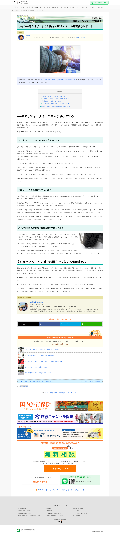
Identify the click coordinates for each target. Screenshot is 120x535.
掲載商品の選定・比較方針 (24, 510)
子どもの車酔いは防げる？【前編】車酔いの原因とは (40, 355)
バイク (66, 7)
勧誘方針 (48, 508)
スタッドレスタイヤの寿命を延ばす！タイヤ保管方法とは (36, 381)
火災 (93, 7)
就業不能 (42, 7)
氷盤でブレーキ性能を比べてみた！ (52, 101)
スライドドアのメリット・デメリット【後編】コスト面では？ (42, 349)
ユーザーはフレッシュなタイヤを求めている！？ (55, 98)
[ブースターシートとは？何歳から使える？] (21, 367)
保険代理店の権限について (24, 513)
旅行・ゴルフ (85, 7)
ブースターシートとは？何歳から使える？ (36, 367)
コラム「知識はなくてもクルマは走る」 (60, 392)
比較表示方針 (49, 510)
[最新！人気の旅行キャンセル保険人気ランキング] (60, 418)
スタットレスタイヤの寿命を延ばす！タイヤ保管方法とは (58, 79)
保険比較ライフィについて (60, 505)
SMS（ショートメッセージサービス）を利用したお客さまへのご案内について (61, 490)
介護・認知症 (34, 7)
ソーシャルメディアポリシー (79, 513)
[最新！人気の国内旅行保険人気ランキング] (60, 406)
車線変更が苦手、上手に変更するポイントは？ (38, 373)
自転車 (72, 7)
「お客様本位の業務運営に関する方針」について (56, 513)
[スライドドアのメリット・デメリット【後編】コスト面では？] (21, 349)
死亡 (18, 7)
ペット (78, 7)
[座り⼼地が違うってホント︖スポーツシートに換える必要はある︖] (21, 361)
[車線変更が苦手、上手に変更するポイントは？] (21, 372)
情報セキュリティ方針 (78, 508)
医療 (22, 7)
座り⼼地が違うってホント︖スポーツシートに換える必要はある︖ (43, 361)
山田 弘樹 (28, 35)
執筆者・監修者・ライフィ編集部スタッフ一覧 (28, 515)
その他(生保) (55, 7)
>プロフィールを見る (80, 37)
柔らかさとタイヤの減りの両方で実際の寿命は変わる (55, 106)
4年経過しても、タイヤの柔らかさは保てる (53, 96)
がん (27, 7)
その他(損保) (99, 7)
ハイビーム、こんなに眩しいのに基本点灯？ (89, 381)
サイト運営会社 (76, 515)
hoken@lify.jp (40, 481)
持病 (48, 7)
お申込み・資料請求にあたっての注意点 (55, 515)
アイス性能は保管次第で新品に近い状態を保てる (55, 103)
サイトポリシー (76, 510)
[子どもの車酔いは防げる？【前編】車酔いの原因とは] (21, 355)
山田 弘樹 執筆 (24, 386)
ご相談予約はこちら (60, 468)
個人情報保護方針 (22, 508)
